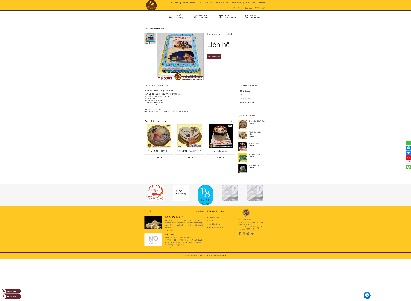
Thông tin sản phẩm (153, 86)
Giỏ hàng (261, 8)
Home (146, 28)
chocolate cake (221, 151)
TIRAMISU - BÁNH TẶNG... (190, 151)
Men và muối (170, 234)
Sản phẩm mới (244, 95)
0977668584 (214, 56)
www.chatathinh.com (156, 103)
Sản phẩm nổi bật (245, 99)
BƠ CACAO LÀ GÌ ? (174, 217)
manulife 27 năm (254, 154)
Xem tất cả (199, 211)
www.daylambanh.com (158, 105)
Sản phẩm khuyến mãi (247, 102)
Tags (167, 86)
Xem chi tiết (169, 231)
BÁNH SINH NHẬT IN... (159, 151)
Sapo (224, 255)
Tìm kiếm (237, 8)
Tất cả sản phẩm (245, 91)
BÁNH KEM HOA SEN (256, 165)
